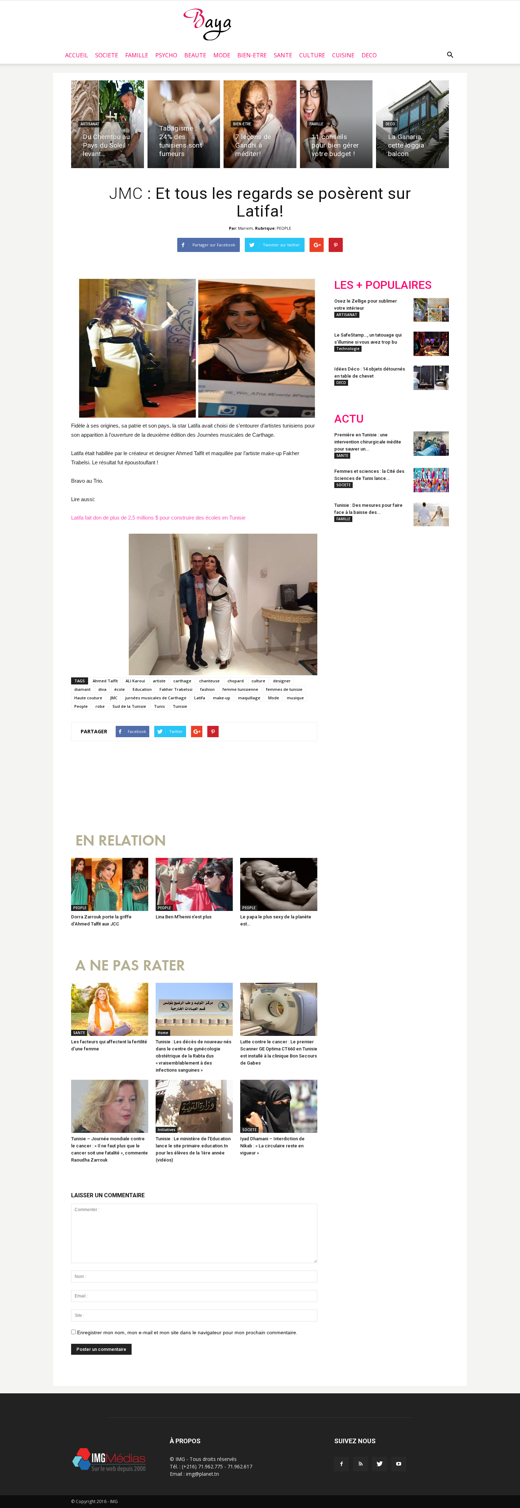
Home (163, 1032)
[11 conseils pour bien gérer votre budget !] (336, 124)
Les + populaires (383, 285)
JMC (113, 697)
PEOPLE (284, 228)
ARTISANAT (90, 124)
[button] (449, 55)
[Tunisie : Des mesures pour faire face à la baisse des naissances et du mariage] (431, 514)
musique (295, 697)
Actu (349, 418)
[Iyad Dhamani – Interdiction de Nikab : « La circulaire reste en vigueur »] (278, 1106)
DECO (369, 55)
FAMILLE (136, 55)
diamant (82, 689)
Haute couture (88, 697)
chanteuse (209, 680)
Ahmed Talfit (105, 680)
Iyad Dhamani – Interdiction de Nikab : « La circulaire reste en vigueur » (272, 1146)
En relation (120, 841)
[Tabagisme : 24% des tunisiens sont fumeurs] (184, 124)
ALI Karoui (135, 680)
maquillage (249, 697)
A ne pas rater (130, 966)
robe (100, 706)
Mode (273, 697)
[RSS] (360, 1464)
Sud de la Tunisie (129, 706)
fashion (207, 689)
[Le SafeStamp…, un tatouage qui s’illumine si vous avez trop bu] (431, 344)
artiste (159, 680)
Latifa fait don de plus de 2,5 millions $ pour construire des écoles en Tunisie (158, 518)
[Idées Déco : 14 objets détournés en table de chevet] (431, 378)
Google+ (427, 578)
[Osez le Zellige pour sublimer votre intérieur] (431, 310)
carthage (182, 680)
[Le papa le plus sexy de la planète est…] (278, 884)
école (119, 689)
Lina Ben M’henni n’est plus (184, 916)
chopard (235, 680)
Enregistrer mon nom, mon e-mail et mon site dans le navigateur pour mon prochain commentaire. (187, 1332)
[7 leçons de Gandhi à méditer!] (260, 124)
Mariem (245, 228)
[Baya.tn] (207, 24)
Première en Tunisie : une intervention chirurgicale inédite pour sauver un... (367, 442)
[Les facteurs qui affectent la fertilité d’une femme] (109, 1009)
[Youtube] (399, 1464)
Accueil (76, 55)
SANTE (283, 55)
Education (142, 689)
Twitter (374, 578)
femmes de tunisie (284, 689)
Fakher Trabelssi (176, 689)
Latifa (199, 697)
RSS (400, 578)
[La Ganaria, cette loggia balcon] (412, 124)
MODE (221, 55)
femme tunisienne (240, 689)
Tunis (159, 706)
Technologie (347, 348)
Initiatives (166, 1129)
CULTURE (312, 55)
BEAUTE (195, 55)
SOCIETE (106, 55)
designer (282, 680)
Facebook (347, 578)
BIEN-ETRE (252, 55)
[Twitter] (379, 1464)
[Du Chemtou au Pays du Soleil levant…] (107, 124)
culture (258, 680)
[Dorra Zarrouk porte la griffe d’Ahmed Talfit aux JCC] (109, 884)
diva (102, 689)
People (81, 706)
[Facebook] (341, 1464)
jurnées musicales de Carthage (155, 697)
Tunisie (180, 706)
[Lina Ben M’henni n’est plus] (194, 884)
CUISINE (343, 55)
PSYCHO (166, 55)
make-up (221, 697)
